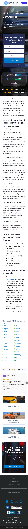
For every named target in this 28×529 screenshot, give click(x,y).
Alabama (5, 323)
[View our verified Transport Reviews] (14, 83)
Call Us (24, 2)
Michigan (5, 355)
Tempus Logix (7, 161)
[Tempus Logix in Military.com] (16, 507)
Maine (5, 351)
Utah (16, 349)
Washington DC (18, 355)
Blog (14, 489)
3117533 (12, 522)
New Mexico (17, 329)
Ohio (16, 336)
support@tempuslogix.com (18, 520)
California (6, 329)
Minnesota (6, 357)
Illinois (5, 342)
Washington (17, 354)
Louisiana (6, 349)
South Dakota (18, 345)
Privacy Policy (14, 481)
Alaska (5, 325)
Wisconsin (17, 358)
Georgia (5, 337)
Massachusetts (7, 354)
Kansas (5, 346)
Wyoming (17, 360)
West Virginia (18, 357)
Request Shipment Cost (14, 492)
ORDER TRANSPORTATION (14, 466)
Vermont (17, 351)
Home (4, 10)
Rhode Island (17, 342)
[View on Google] (4, 376)
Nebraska (17, 323)
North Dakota (17, 334)
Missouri (5, 360)
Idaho (5, 340)
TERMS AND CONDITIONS (14, 484)
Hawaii (5, 339)
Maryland (5, 352)
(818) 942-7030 (6, 520)
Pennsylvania (18, 340)
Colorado (5, 331)
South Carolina (18, 343)
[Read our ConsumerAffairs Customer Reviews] (10, 79)
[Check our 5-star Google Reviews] (10, 75)
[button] (1, 382)
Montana (5, 361)
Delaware (5, 334)
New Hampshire (18, 326)
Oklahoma (17, 337)
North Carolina (18, 333)
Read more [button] (5, 386)
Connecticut (6, 333)
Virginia (16, 352)
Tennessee (17, 346)
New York (17, 331)
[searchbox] (13, 47)
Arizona (5, 326)
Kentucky (5, 348)
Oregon (16, 339)
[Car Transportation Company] (7, 502)
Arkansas (6, 328)
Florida (5, 336)
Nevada (16, 325)
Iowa (5, 345)
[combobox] (14, 47)
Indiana (5, 343)
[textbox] (14, 56)
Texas (16, 348)
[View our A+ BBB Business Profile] (18, 75)
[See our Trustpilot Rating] (18, 79)
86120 (21, 522)
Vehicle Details (14, 60)
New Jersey (17, 328)
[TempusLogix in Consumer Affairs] (7, 507)
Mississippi (6, 358)
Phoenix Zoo (10, 279)
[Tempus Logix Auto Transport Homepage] (11, 3)
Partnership (14, 487)
